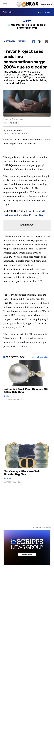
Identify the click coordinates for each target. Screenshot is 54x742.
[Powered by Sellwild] (46, 527)
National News (14, 41)
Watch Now (46, 4)
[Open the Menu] (4, 4)
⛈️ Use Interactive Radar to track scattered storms (27, 26)
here (26, 346)
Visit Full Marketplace (41, 357)
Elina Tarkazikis (14, 130)
